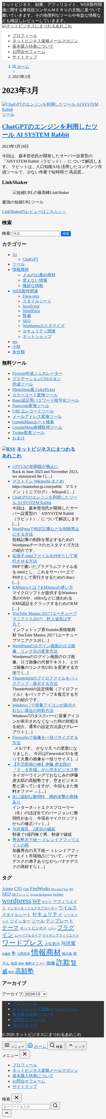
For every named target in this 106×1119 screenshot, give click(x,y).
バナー (52, 928)
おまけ (18, 438)
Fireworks (31, 296)
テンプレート (59, 921)
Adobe (7, 889)
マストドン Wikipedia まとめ (38, 481)
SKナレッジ (20, 894)
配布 (11, 972)
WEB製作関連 (25, 291)
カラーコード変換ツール (35, 395)
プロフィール (24, 1003)
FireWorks (40, 888)
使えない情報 (35, 280)
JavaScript (31, 306)
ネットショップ (37, 336)
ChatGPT (30, 259)
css (26, 888)
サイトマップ (24, 1025)
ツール (8, 114)
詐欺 (63, 962)
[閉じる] (25, 1054)
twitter (58, 894)
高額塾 (24, 970)
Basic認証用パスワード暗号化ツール (45, 400)
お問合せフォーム (28, 1019)
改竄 (14, 963)
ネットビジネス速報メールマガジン (45, 1009)
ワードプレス (22, 943)
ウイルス (67, 907)
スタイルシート (37, 301)
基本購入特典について (33, 1014)
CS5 (18, 888)
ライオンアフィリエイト (60, 935)
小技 (16, 346)
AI (14, 254)
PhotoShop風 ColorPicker (33, 389)
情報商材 (20, 269)
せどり (47, 902)
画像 (50, 963)
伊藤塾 (6, 954)
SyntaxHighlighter (41, 894)
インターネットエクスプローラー (32, 908)
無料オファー (35, 963)
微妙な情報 (33, 285)
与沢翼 (68, 943)
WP (36, 901)
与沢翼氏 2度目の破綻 (34, 829)
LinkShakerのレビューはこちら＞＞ (34, 211)
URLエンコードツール (33, 411)
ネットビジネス (33, 928)
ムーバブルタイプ (27, 935)
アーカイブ (12, 994)
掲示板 (67, 954)
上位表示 (52, 944)
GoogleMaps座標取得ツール (37, 427)
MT (71, 889)
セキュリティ (47, 914)
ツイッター (20, 921)
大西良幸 (23, 954)
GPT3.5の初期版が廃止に (35, 466)
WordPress (31, 311)
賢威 (27, 315)
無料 (21, 963)
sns (14, 341)
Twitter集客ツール (28, 432)
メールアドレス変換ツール (37, 416)
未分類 (18, 352)
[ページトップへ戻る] (6, 1113)
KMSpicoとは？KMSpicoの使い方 (42, 587)
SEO (27, 321)
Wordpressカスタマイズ (44, 325)
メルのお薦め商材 (39, 275)
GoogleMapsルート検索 (33, 422)
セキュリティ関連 (39, 331)
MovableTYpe (59, 889)
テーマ (10, 927)
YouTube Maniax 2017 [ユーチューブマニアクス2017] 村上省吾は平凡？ (44, 618)
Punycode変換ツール (30, 406)
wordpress (16, 901)
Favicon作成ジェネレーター (37, 373)
